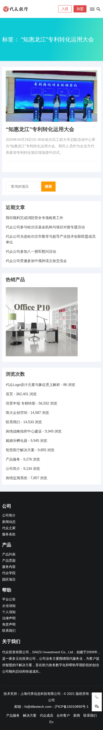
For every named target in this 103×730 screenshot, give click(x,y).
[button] (92, 10)
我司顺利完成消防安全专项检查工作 (34, 218)
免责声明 (9, 624)
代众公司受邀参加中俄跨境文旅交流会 (36, 261)
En (51, 722)
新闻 (76, 715)
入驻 (65, 9)
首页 (9, 394)
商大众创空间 (16, 413)
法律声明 (9, 618)
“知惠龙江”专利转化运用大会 (40, 129)
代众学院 (9, 573)
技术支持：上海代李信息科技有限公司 (32, 694)
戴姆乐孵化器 (16, 441)
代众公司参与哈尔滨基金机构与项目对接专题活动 (45, 227)
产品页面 (9, 560)
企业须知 (9, 606)
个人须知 (9, 612)
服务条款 (9, 534)
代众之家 (9, 528)
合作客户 (63, 715)
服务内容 (9, 567)
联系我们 (13, 422)
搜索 (48, 186)
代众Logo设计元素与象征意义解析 (33, 385)
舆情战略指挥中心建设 (24, 431)
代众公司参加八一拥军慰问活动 (31, 251)
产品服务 (13, 459)
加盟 (80, 9)
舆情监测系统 (16, 478)
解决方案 (29, 715)
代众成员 (46, 715)
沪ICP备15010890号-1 (72, 706)
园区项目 (9, 579)
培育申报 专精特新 (20, 403)
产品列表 (9, 554)
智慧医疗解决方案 (20, 450)
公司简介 (13, 469)
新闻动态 (9, 522)
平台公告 (9, 599)
